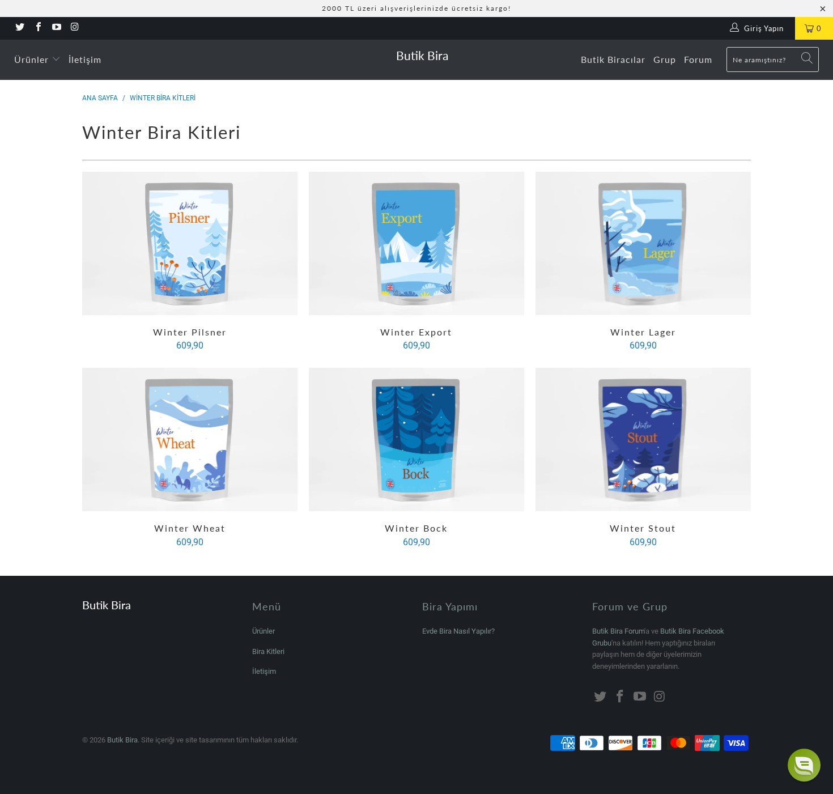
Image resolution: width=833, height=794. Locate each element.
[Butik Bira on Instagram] (74, 28)
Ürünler (33, 59)
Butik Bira (422, 55)
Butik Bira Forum (618, 631)
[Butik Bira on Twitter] (19, 28)
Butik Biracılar (613, 59)
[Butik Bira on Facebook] (37, 28)
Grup (664, 59)
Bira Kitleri (268, 651)
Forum (698, 59)
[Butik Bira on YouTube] (56, 28)
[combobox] (772, 59)
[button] (804, 765)
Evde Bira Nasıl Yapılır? (458, 631)
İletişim (85, 59)
